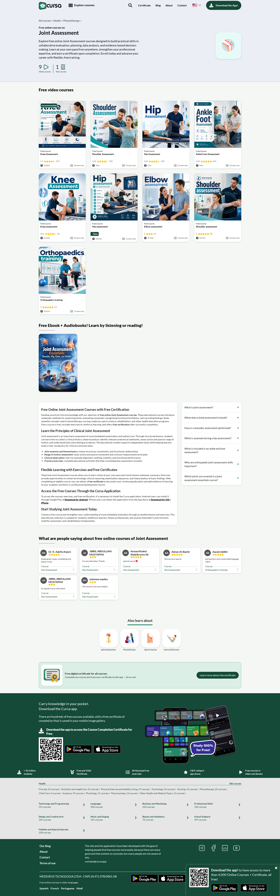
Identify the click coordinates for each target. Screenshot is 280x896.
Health (140, 783)
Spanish (44, 888)
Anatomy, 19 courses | (74, 793)
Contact (182, 5)
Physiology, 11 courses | (98, 793)
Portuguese (67, 888)
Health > (58, 20)
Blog (158, 5)
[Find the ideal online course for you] (130, 5)
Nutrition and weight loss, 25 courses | (80, 789)
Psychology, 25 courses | (164, 789)
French (55, 888)
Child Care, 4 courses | (50, 793)
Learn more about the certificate (217, 675)
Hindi (79, 888)
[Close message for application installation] (276, 867)
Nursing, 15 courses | (187, 789)
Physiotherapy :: (72, 20)
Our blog (45, 846)
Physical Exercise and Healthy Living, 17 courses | (125, 789)
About (169, 5)
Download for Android (76, 499)
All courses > (46, 20)
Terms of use (48, 863)
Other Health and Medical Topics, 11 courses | (163, 793)
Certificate (144, 5)
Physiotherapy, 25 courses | (213, 789)
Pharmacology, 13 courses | (124, 793)
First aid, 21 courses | (49, 789)
